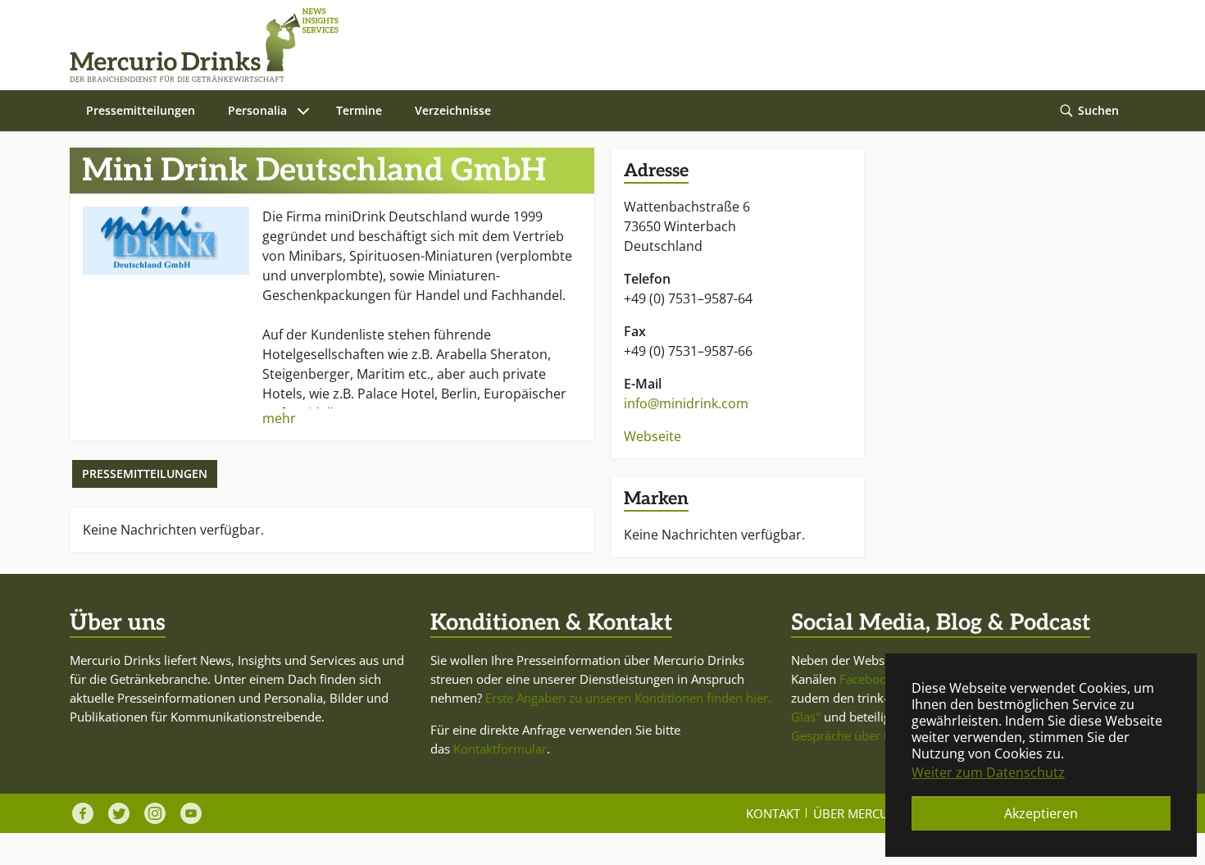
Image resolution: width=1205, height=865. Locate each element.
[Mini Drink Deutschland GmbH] (166, 241)
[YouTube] (191, 813)
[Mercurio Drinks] (594, 45)
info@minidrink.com (686, 403)
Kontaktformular (500, 748)
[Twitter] (118, 813)
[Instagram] (155, 813)
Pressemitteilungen (144, 473)
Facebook (866, 679)
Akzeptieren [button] (1041, 813)
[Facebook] (82, 813)
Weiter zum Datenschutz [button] (988, 772)
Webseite (652, 436)
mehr (279, 418)
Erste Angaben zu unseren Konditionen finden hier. (628, 698)
